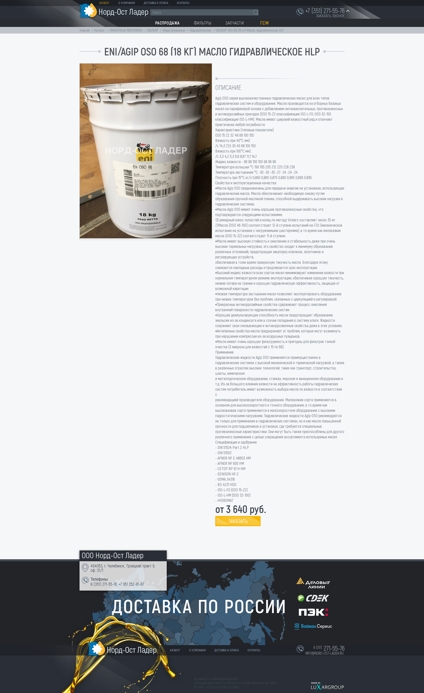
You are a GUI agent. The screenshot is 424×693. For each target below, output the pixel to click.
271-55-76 (109, 584)
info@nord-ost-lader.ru (324, 653)
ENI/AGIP (152, 30)
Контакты (183, 3)
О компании (126, 3)
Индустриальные (174, 30)
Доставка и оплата (156, 3)
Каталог (104, 3)
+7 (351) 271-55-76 (324, 10)
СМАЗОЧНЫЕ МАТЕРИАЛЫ (126, 30)
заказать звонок (330, 15)
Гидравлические (200, 30)
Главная (85, 30)
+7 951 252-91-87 (131, 584)
